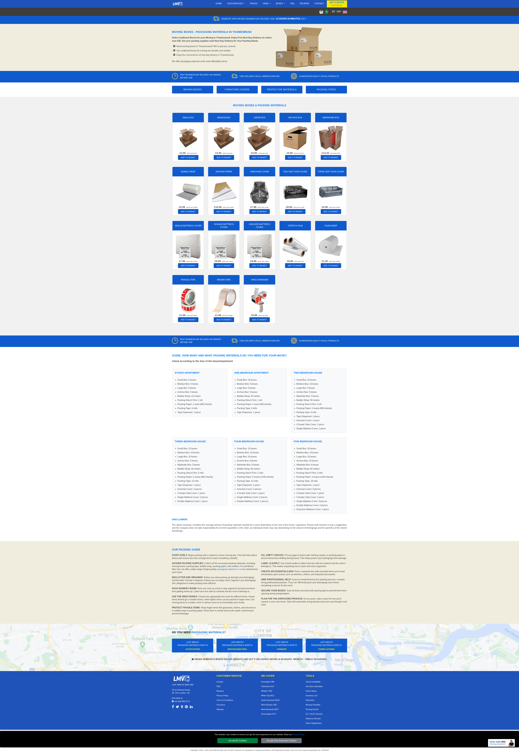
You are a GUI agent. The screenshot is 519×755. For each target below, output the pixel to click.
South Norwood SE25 (270, 700)
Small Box (188, 117)
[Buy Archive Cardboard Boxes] (295, 138)
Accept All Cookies (238, 740)
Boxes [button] (279, 3)
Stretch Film (295, 225)
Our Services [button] (235, 3)
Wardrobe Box (330, 117)
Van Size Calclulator (314, 686)
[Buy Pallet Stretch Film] (295, 246)
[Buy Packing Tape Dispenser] (259, 300)
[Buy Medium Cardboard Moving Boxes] (223, 138)
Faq (292, 3)
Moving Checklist (313, 705)
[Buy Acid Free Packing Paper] (223, 192)
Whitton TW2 (266, 691)
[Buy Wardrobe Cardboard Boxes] (330, 138)
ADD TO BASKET (188, 157)
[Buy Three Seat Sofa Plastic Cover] (330, 192)
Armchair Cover (259, 171)
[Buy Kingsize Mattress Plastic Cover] (259, 246)
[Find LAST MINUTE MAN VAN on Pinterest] (186, 707)
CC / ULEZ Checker (314, 714)
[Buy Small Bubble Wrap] (188, 192)
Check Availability (313, 682)
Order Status (311, 691)
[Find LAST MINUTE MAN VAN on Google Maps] (182, 707)
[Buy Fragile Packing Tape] (188, 300)
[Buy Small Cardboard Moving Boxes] (188, 138)
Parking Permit (312, 709)
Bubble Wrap (188, 171)
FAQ (218, 686)
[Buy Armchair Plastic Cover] (259, 192)
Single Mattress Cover (188, 225)
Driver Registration (314, 723)
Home (219, 3)
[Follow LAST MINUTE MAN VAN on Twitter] (177, 707)
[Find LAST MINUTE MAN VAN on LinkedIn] (191, 707)
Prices (253, 3)
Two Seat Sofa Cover (295, 171)
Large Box (259, 117)
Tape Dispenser (259, 280)
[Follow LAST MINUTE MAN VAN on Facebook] (173, 707)
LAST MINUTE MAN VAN (218, 750)
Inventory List (311, 695)
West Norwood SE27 (270, 709)
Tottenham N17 (267, 686)
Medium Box (223, 117)
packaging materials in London (231, 569)
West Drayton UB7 (269, 705)
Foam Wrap (331, 225)
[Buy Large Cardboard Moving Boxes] (259, 138)
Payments (310, 700)
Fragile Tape (188, 280)
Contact (319, 3)
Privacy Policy (298, 734)
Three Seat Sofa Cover (331, 171)
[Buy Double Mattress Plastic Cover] (223, 246)
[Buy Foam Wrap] (330, 246)
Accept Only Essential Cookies (281, 740)
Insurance (221, 705)
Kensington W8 (267, 682)
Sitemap (220, 709)
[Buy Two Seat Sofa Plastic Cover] (295, 192)
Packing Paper (224, 171)
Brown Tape (224, 280)
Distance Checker (313, 718)
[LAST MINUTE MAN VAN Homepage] (178, 4)
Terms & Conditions (225, 700)
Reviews (304, 3)
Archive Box (295, 117)
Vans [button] (266, 3)
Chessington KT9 (268, 714)
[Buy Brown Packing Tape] (223, 300)
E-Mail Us (178, 698)
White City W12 (267, 695)
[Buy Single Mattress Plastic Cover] (188, 246)
